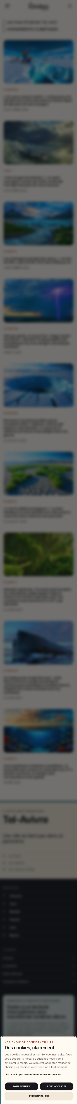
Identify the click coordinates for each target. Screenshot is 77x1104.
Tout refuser (21, 1086)
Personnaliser (39, 1096)
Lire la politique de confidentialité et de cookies (33, 1074)
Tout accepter (56, 1086)
